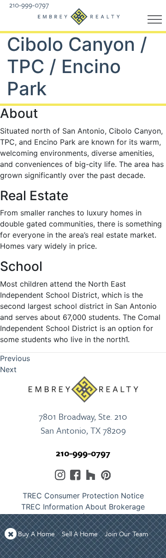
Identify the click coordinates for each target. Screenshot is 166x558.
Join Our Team (126, 533)
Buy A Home (36, 533)
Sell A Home (80, 533)
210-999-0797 (83, 453)
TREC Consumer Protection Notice (83, 495)
